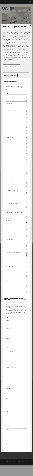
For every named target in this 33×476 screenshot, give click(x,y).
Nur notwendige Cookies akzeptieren (16, 71)
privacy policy (9, 59)
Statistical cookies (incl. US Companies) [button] (14, 299)
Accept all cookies (10, 75)
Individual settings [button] (10, 66)
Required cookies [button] (10, 81)
